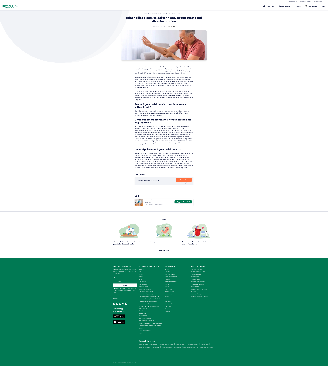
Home (145, 13)
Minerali (167, 286)
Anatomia (167, 271)
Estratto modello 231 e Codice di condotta (150, 323)
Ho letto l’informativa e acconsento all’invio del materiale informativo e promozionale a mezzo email (125, 290)
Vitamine (167, 311)
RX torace (193, 291)
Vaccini (167, 309)
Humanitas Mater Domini (192, 344)
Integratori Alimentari (170, 281)
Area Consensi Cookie (145, 318)
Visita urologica (195, 286)
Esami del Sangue (170, 274)
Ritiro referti (142, 328)
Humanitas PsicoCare (145, 289)
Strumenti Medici (169, 304)
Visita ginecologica (196, 274)
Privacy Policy (143, 315)
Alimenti (167, 269)
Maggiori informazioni (183, 202)
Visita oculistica (195, 276)
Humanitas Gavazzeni (144, 347)
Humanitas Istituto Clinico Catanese (205, 347)
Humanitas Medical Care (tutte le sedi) (148, 344)
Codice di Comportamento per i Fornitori (150, 325)
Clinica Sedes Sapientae (189, 347)
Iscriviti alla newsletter (293, 1)
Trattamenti (168, 306)
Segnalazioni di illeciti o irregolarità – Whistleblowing (149, 307)
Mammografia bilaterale (197, 294)
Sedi (140, 271)
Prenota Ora (183, 180)
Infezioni (167, 279)
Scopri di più (184, 183)
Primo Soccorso (169, 291)
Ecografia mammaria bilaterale (199, 296)
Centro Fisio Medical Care (146, 291)
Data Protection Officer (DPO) (147, 320)
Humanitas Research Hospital (166, 344)
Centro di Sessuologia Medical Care (149, 296)
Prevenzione (168, 289)
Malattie (167, 284)
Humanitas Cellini (156, 347)
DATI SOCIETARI (132, 362)
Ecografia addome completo (199, 289)
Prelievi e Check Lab (144, 286)
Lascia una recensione (145, 330)
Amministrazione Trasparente (147, 304)
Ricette (167, 296)
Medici (299, 6)
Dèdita (140, 333)
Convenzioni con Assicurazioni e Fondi (149, 299)
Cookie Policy (142, 313)
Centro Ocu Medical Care (146, 294)
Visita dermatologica (196, 269)
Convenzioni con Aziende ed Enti (148, 301)
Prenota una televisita (305, 1)
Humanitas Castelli (204, 344)
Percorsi (141, 276)
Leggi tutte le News (163, 250)
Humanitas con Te (318, 1)
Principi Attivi (168, 294)
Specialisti (167, 301)
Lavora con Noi (143, 284)
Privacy (141, 310)
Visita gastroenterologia (197, 284)
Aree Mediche (142, 281)
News (323, 6)
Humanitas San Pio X (180, 344)
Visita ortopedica (195, 279)
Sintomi (167, 299)
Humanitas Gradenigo (167, 347)
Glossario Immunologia (171, 276)
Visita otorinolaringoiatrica (198, 281)
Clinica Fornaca (177, 347)
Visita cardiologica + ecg (198, 271)
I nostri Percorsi (312, 6)
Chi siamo (141, 269)
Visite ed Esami (285, 6)
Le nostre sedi (270, 6)
